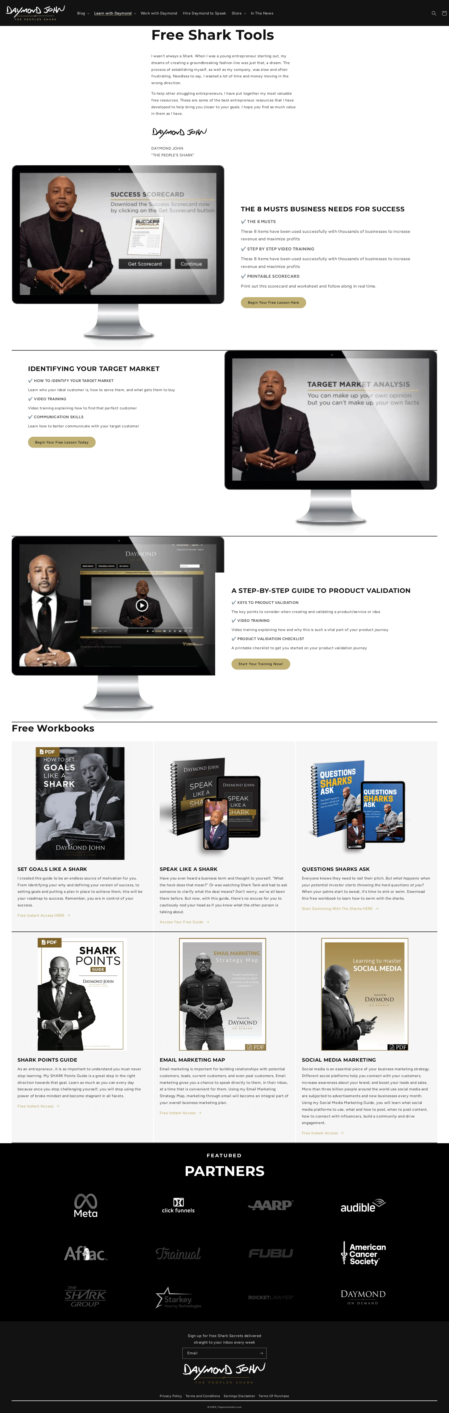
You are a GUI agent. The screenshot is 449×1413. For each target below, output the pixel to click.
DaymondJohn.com (230, 1407)
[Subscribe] (261, 1353)
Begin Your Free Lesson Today (62, 442)
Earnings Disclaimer (239, 1396)
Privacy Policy (171, 1396)
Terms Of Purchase (274, 1396)
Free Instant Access (35, 1106)
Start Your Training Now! (261, 664)
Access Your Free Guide (181, 922)
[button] (82, 13)
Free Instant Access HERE (41, 915)
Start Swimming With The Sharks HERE (337, 908)
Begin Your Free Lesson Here (273, 302)
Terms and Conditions (203, 1396)
